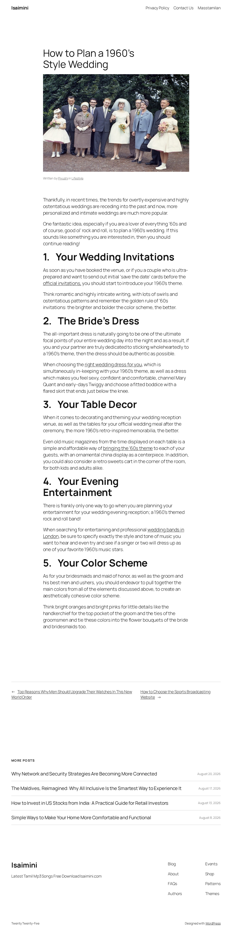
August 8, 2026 (210, 817)
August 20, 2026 (209, 774)
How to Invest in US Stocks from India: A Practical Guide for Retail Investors (89, 803)
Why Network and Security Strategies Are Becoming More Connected (84, 773)
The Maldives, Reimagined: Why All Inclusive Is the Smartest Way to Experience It (96, 788)
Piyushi (63, 178)
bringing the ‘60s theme (128, 448)
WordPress (213, 923)
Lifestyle (77, 178)
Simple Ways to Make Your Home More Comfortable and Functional (81, 817)
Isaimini (19, 8)
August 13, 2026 (209, 803)
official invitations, (62, 283)
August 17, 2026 (209, 788)
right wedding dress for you (113, 364)
